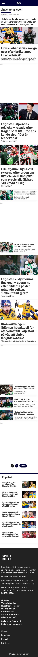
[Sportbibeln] (19, 3)
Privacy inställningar (19, 654)
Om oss (5, 600)
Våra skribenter (8, 603)
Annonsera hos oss (10, 614)
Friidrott (5, 643)
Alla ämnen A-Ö (8, 617)
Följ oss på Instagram (11, 624)
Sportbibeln (4, 15)
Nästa (23, 466)
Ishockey (5, 635)
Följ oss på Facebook (11, 621)
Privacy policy (8, 609)
